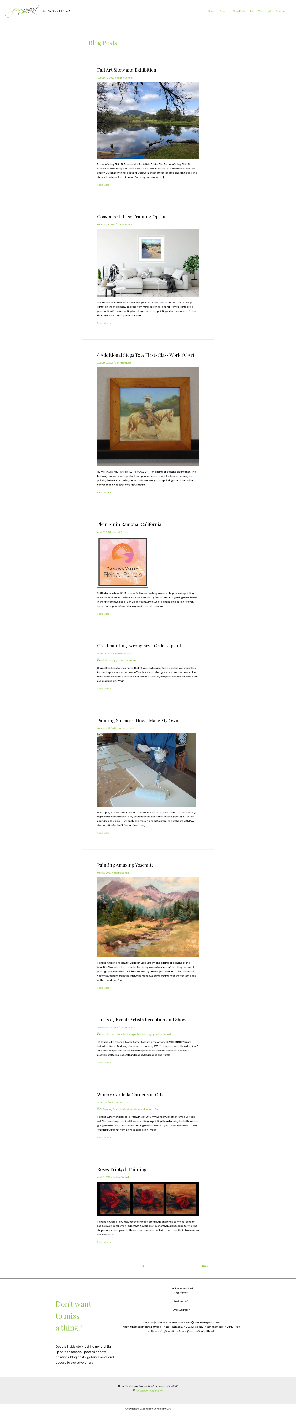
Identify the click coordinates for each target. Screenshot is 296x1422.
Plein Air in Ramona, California (129, 524)
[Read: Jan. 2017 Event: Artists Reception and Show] (134, 1034)
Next (206, 1266)
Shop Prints (239, 11)
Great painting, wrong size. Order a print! (140, 645)
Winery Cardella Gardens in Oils (130, 1094)
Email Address (181, 1309)
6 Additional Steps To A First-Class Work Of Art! (146, 355)
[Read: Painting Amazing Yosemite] (148, 917)
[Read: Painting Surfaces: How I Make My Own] (146, 769)
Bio (252, 11)
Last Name (181, 1301)
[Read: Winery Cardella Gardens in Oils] (127, 1109)
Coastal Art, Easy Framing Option (132, 216)
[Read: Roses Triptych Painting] (148, 1198)
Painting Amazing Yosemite (125, 865)
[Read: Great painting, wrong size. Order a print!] (116, 660)
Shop (223, 11)
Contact (281, 11)
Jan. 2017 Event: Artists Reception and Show (141, 1019)
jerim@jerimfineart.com (149, 1390)
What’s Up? (264, 11)
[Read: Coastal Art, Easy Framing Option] (148, 262)
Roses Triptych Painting (122, 1169)
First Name (181, 1292)
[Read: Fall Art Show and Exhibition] (148, 120)
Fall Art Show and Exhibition (126, 70)
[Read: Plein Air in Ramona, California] (122, 562)
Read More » (104, 184)
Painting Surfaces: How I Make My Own (137, 720)
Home (211, 11)
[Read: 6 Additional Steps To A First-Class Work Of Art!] (148, 416)
